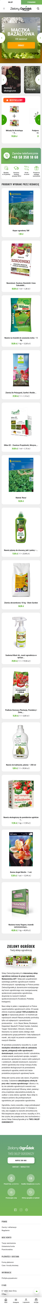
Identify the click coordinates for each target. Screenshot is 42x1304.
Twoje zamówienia (9, 1243)
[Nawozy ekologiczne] (11, 79)
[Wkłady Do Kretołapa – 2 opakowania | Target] (14, 116)
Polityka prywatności (9, 1278)
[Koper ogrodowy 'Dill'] (21, 207)
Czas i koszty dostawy (10, 1265)
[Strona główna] (21, 8)
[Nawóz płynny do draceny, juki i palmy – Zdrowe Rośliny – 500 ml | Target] (21, 527)
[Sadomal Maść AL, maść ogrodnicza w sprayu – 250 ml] (21, 632)
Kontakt (16, 1167)
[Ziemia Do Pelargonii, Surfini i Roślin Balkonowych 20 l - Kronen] (21, 369)
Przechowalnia (7, 1250)
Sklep (10, 2)
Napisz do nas (21, 1160)
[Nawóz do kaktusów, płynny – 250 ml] (21, 742)
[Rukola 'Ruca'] (21, 474)
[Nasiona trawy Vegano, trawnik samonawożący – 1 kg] (21, 901)
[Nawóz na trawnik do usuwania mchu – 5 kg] (21, 315)
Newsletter (25, 1167)
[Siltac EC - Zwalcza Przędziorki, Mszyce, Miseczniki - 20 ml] (21, 422)
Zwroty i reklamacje (9, 1227)
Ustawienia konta (8, 1246)
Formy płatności (8, 1262)
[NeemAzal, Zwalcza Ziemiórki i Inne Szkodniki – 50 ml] (21, 260)
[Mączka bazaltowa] (21, 38)
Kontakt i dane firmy (9, 1291)
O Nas (4, 1294)
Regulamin (6, 1230)
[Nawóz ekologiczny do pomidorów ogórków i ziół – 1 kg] (21, 794)
